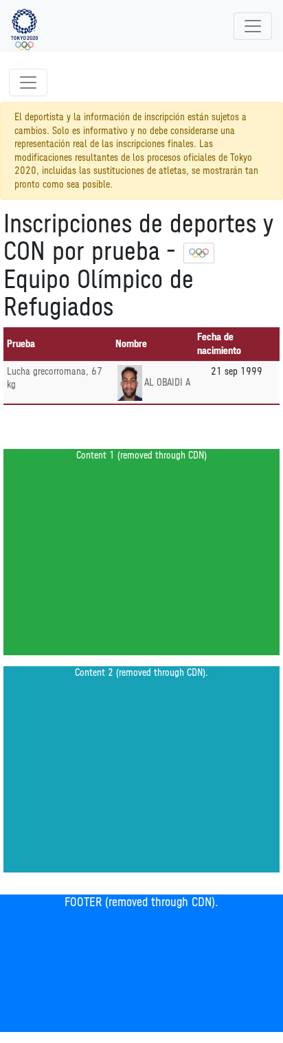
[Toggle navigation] (253, 26)
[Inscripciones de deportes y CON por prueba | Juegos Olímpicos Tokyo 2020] (24, 26)
